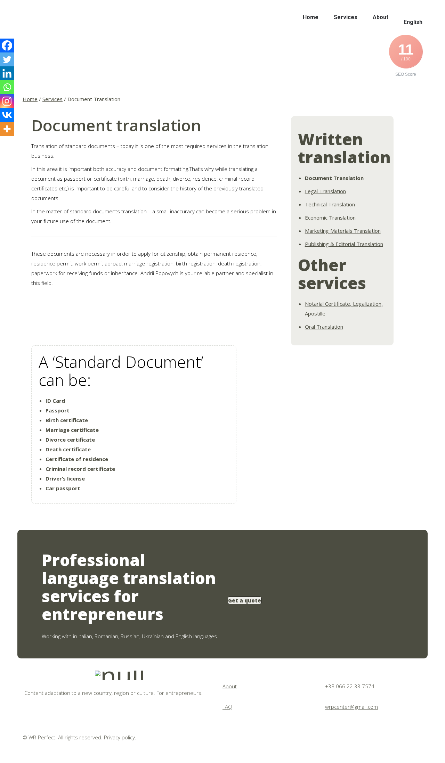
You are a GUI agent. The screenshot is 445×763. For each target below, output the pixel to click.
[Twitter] (7, 59)
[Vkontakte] (7, 115)
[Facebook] (7, 45)
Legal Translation (325, 191)
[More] (7, 129)
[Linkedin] (7, 73)
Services (52, 99)
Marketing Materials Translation (343, 230)
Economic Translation (330, 217)
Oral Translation (324, 326)
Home (30, 99)
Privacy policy (119, 737)
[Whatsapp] (7, 87)
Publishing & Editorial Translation (344, 243)
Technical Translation (330, 204)
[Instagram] (7, 101)
